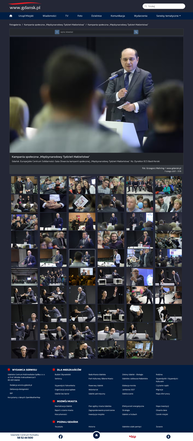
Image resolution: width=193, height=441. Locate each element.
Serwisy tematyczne (167, 16)
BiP (11, 393)
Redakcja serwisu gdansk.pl (21, 385)
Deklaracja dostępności (19, 389)
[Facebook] (61, 437)
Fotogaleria (15, 24)
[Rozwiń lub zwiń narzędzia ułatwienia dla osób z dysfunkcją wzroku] (168, 437)
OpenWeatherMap (33, 397)
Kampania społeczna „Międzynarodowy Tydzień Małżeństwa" (54, 24)
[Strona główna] (11, 15)
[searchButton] (136, 32)
